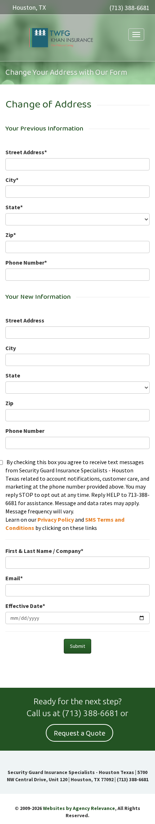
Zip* (10, 234)
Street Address (24, 320)
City (10, 348)
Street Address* (26, 152)
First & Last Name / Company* (44, 550)
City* (11, 179)
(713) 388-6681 (130, 8)
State (12, 375)
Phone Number (24, 430)
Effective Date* (25, 605)
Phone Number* (26, 262)
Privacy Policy (55, 519)
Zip (9, 403)
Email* (14, 578)
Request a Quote (79, 733)
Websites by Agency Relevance (79, 808)
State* (14, 207)
